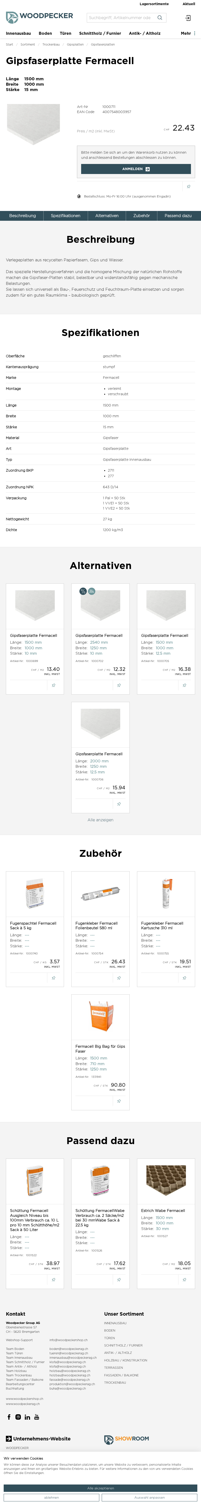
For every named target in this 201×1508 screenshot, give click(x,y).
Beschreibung (22, 216)
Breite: (16, 648)
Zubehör (141, 216)
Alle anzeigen (100, 820)
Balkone (37, 1379)
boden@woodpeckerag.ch (69, 1348)
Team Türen (14, 1353)
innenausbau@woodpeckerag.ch (73, 1357)
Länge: (16, 642)
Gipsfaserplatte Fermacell (33, 635)
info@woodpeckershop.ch (69, 1340)
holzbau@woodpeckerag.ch (70, 1370)
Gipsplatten (75, 44)
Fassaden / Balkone (121, 1375)
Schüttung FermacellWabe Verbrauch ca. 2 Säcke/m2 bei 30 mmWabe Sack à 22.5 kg (100, 1218)
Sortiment (28, 44)
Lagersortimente (154, 4)
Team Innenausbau (19, 1357)
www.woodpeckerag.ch (23, 1403)
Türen (65, 33)
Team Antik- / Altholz (21, 1366)
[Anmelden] (188, 17)
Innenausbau (18, 33)
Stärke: (16, 653)
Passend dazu (178, 216)
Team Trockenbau (19, 1375)
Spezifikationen (65, 216)
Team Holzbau (16, 1370)
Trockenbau (51, 44)
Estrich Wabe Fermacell (163, 1210)
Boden (45, 33)
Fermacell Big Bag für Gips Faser (100, 1048)
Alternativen (107, 216)
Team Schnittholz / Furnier (25, 1362)
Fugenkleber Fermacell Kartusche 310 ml (162, 925)
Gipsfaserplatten (103, 44)
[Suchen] (159, 18)
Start (9, 44)
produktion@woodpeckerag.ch (72, 1384)
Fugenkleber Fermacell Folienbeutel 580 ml (96, 925)
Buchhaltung (15, 1388)
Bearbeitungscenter (20, 1384)
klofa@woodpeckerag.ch (68, 1362)
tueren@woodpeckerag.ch (69, 1353)
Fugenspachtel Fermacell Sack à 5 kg (33, 925)
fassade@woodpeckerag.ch (70, 1379)
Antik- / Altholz (145, 33)
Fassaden (21, 1379)
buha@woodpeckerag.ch (68, 1388)
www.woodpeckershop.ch (24, 1398)
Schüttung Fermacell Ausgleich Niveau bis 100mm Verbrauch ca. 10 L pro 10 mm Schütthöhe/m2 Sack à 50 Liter (34, 1220)
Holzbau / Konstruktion (125, 1360)
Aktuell (189, 4)
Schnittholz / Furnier (100, 33)
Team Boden (15, 1348)
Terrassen (113, 1367)
